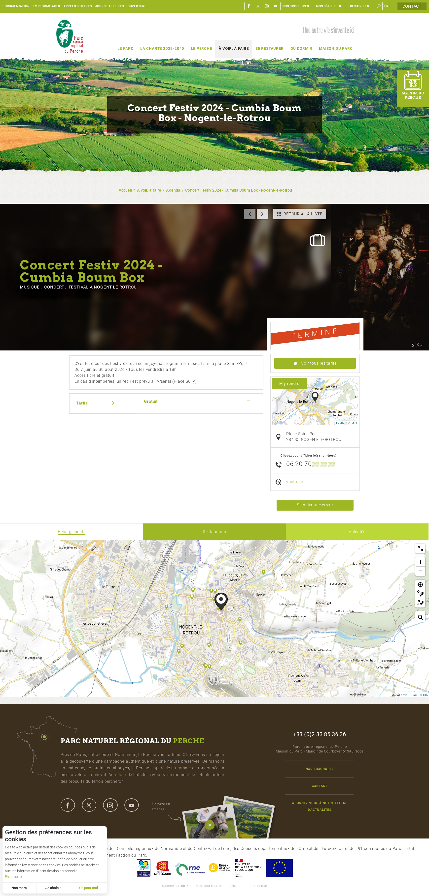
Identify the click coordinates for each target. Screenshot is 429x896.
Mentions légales (209, 886)
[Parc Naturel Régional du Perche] (69, 36)
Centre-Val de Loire (143, 868)
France (248, 868)
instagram (110, 805)
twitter (89, 805)
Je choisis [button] (53, 888)
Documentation (15, 6)
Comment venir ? (175, 886)
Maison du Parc (336, 48)
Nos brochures (296, 6)
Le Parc (125, 48)
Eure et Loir (220, 868)
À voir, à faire (234, 48)
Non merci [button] (19, 888)
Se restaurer (269, 48)
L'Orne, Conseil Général (190, 868)
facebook (68, 805)
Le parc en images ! (161, 806)
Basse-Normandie (163, 868)
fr (386, 6)
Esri (414, 695)
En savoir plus (15, 877)
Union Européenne (279, 868)
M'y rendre (289, 383)
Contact (412, 6)
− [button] (420, 571)
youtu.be (294, 481)
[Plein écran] (420, 548)
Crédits (235, 886)
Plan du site (258, 886)
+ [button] (420, 562)
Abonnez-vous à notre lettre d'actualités (319, 806)
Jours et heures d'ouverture (120, 6)
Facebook (249, 6)
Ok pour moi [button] (88, 888)
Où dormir (301, 48)
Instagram (266, 6)
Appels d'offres (78, 6)
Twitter (257, 6)
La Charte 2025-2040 (162, 48)
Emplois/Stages (46, 6)
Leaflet (341, 423)
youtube (131, 805)
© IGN (352, 423)
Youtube (275, 6)
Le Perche (201, 48)
